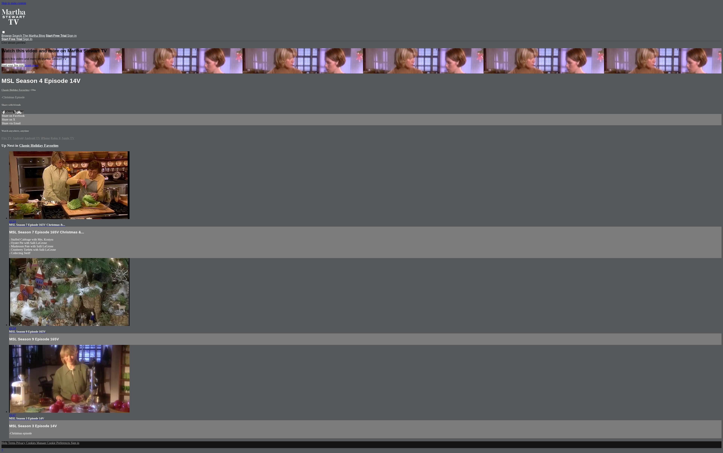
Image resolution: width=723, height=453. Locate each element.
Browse (7, 35)
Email (20, 112)
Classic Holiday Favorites (16, 90)
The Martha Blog (34, 35)
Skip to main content (14, 3)
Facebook (8, 112)
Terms (12, 443)
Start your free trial (13, 65)
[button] (3, 32)
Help (5, 443)
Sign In (27, 39)
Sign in (72, 35)
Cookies (31, 443)
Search (17, 35)
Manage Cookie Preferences (54, 443)
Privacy (21, 443)
